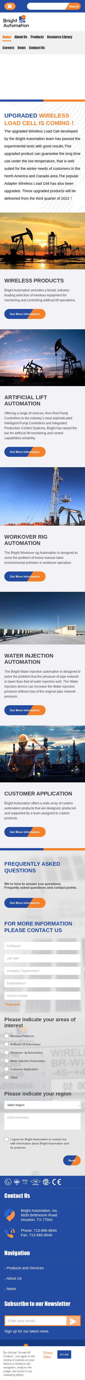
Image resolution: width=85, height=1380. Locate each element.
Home (6, 37)
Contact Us (37, 47)
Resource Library (59, 37)
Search (74, 6)
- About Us (13, 1278)
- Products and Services (24, 1268)
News (22, 47)
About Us (20, 37)
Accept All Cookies (64, 1356)
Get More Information (25, 314)
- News (10, 1289)
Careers (8, 47)
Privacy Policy (48, 1354)
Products (37, 37)
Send (72, 1160)
